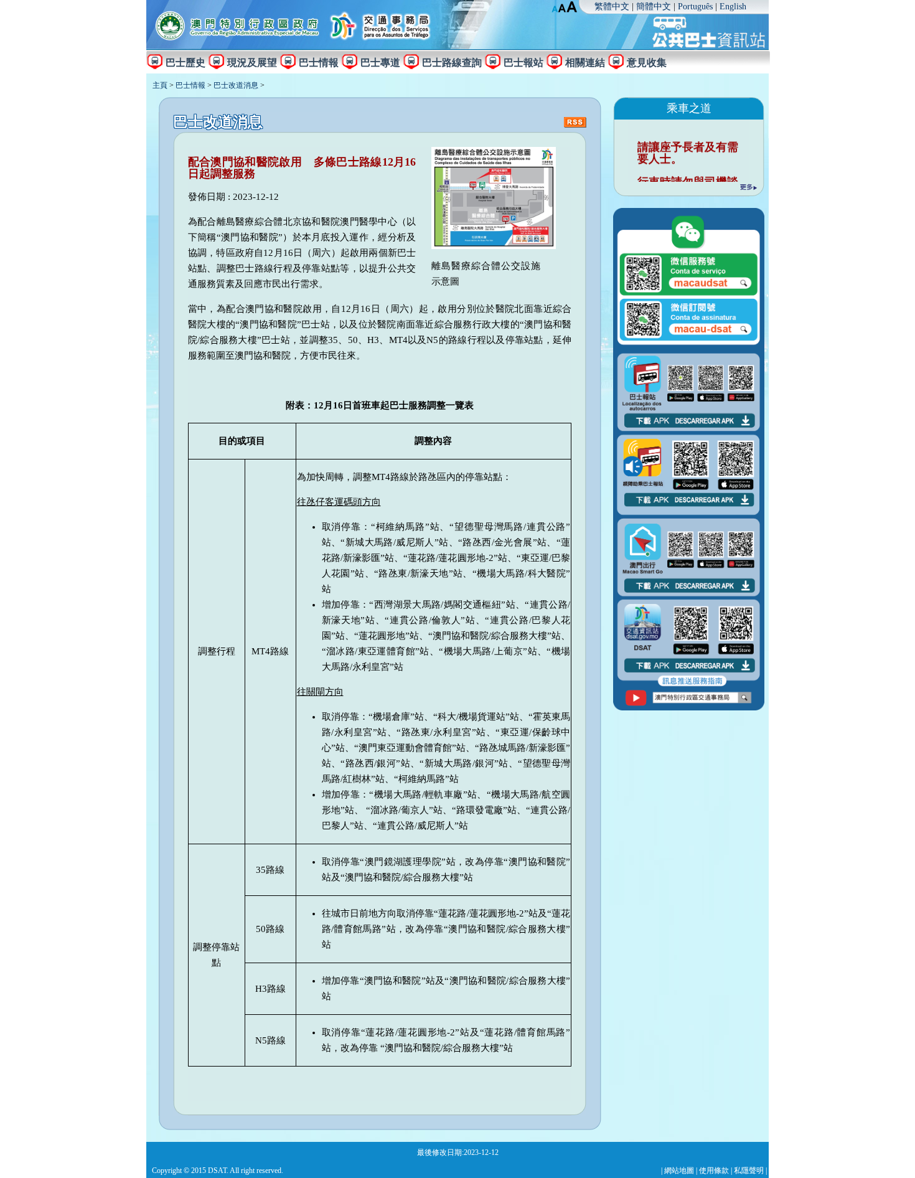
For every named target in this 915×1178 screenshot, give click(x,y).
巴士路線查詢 (452, 62)
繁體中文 (611, 6)
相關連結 (585, 62)
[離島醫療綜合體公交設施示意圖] (493, 246)
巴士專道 (380, 62)
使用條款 (714, 1170)
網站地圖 (679, 1170)
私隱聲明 (749, 1170)
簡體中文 (653, 6)
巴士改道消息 (236, 85)
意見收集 (647, 62)
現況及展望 (252, 62)
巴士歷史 (185, 62)
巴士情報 (319, 62)
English (733, 6)
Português (695, 6)
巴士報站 (523, 62)
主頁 (159, 85)
